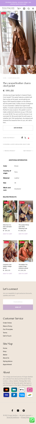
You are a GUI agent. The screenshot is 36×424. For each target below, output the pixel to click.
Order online (7, 323)
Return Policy (7, 326)
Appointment (7, 364)
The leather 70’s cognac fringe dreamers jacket (23, 266)
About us (6, 358)
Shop (4, 351)
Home (4, 78)
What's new (26, 144)
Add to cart (7, 234)
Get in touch (7, 336)
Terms (5, 332)
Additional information (18, 160)
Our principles (8, 329)
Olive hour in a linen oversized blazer (7, 226)
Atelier (5, 355)
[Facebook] (22, 138)
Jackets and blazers (14, 78)
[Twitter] (26, 138)
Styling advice (7, 361)
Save (4, 13)
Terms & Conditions (13, 417)
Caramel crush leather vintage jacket (7, 266)
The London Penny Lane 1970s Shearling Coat (24, 226)
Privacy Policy (25, 417)
